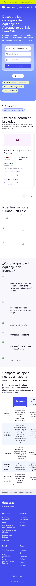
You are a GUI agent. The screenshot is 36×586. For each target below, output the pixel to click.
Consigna (13, 492)
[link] (26, 7)
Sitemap (23, 525)
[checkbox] (13, 110)
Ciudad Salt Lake (25, 492)
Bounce (5, 492)
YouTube (23, 565)
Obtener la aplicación (6, 518)
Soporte (23, 522)
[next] (31, 196)
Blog (4, 522)
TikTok (22, 559)
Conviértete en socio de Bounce (8, 526)
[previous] (24, 196)
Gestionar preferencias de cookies (8, 562)
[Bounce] (8, 7)
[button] (18, 66)
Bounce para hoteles (7, 536)
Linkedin (23, 562)
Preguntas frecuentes (24, 518)
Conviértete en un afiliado (9, 531)
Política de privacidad (6, 556)
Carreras (5, 540)
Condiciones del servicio (8, 551)
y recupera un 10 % (26, 2)
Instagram (23, 556)
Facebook (23, 550)
